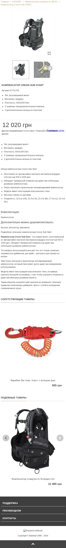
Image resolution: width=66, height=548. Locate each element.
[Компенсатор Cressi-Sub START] (33, 34)
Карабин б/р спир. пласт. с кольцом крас (33, 380)
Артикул (5, 90)
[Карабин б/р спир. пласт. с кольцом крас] (33, 342)
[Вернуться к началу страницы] (33, 544)
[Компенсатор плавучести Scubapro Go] (33, 440)
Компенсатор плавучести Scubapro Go (33, 479)
